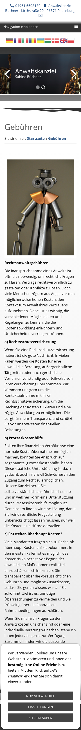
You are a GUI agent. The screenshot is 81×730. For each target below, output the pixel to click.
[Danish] (56, 40)
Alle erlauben (40, 718)
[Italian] (25, 40)
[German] (10, 40)
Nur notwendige (40, 696)
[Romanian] (33, 40)
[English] (63, 40)
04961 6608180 (27, 5)
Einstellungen (40, 707)
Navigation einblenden (20, 26)
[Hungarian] (48, 40)
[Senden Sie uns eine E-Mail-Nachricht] (40, 15)
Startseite (36, 138)
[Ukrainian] (40, 40)
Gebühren (57, 138)
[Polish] (71, 40)
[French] (17, 40)
